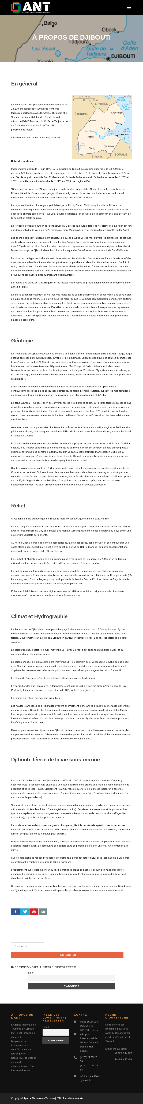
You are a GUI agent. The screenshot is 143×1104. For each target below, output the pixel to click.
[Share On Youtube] (33, 911)
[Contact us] (43, 911)
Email (31, 972)
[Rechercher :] (27, 946)
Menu (129, 7)
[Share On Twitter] (24, 911)
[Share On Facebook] (15, 911)
